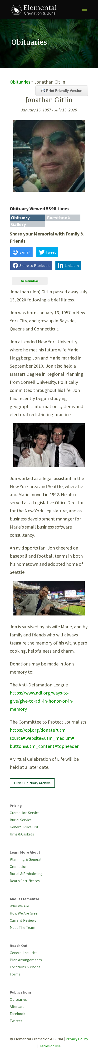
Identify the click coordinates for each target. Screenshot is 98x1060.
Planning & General (25, 859)
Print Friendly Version (63, 91)
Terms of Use (50, 1046)
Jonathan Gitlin (49, 100)
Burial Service (21, 819)
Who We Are (19, 906)
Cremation (18, 866)
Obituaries (20, 82)
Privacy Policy (77, 1038)
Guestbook (58, 217)
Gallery (18, 224)
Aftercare (17, 1006)
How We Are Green (24, 913)
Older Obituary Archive (32, 782)
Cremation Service (24, 812)
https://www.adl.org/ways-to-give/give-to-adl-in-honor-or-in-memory (42, 701)
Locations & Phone (25, 967)
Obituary (20, 217)
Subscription (30, 281)
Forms (15, 974)
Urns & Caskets (22, 834)
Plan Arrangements (26, 959)
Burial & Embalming (26, 873)
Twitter (16, 1020)
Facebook (17, 1013)
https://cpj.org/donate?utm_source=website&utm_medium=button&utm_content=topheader (44, 738)
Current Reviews (23, 920)
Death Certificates (25, 880)
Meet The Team (22, 927)
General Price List (24, 827)
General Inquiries (23, 952)
